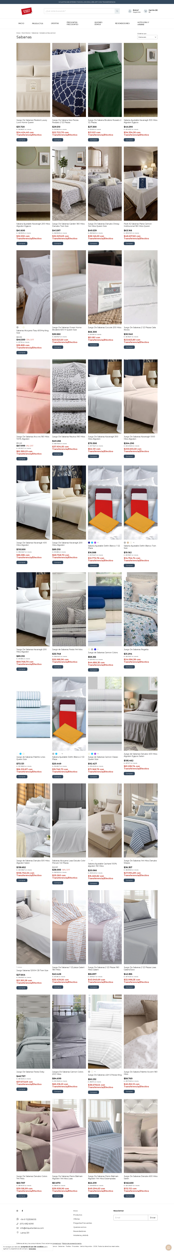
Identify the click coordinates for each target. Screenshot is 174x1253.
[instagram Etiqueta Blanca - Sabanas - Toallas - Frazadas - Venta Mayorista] (17, 1211)
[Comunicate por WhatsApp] (168, 1247)
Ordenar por (141, 33)
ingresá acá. (56, 1243)
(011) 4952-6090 (26, 1224)
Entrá (135, 10)
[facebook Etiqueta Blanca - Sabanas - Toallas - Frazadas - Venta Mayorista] (22, 1211)
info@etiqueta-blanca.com (32, 1228)
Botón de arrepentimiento (72, 1243)
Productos (37, 24)
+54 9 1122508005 (28, 1219)
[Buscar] (117, 11)
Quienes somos (98, 23)
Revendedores (122, 23)
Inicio (21, 23)
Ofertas (55, 23)
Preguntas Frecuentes (72, 23)
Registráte (136, 12)
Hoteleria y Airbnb (80, 1235)
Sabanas (35, 33)
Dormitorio (26, 33)
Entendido (32, 1249)
